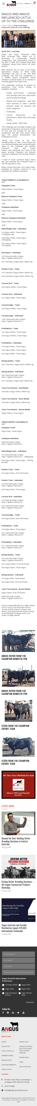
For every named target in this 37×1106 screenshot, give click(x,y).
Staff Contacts (8, 1051)
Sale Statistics (25, 1067)
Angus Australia (16, 1098)
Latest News (16, 51)
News (10, 25)
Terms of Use (15, 1100)
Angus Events (26, 985)
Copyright (23, 1100)
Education (6, 1046)
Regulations (7, 1060)
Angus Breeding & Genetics (11, 994)
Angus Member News (27, 994)
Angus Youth (26, 989)
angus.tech (23, 1042)
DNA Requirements (9, 1065)
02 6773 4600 (10, 1086)
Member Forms (7, 1056)
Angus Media (9, 989)
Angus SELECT (7, 1069)
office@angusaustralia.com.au (16, 1090)
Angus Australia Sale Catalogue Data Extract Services (25, 1049)
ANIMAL (27, 3)
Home (4, 25)
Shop (21, 1062)
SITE (19, 3)
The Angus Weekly (11, 985)
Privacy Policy (6, 1100)
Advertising (24, 1057)
